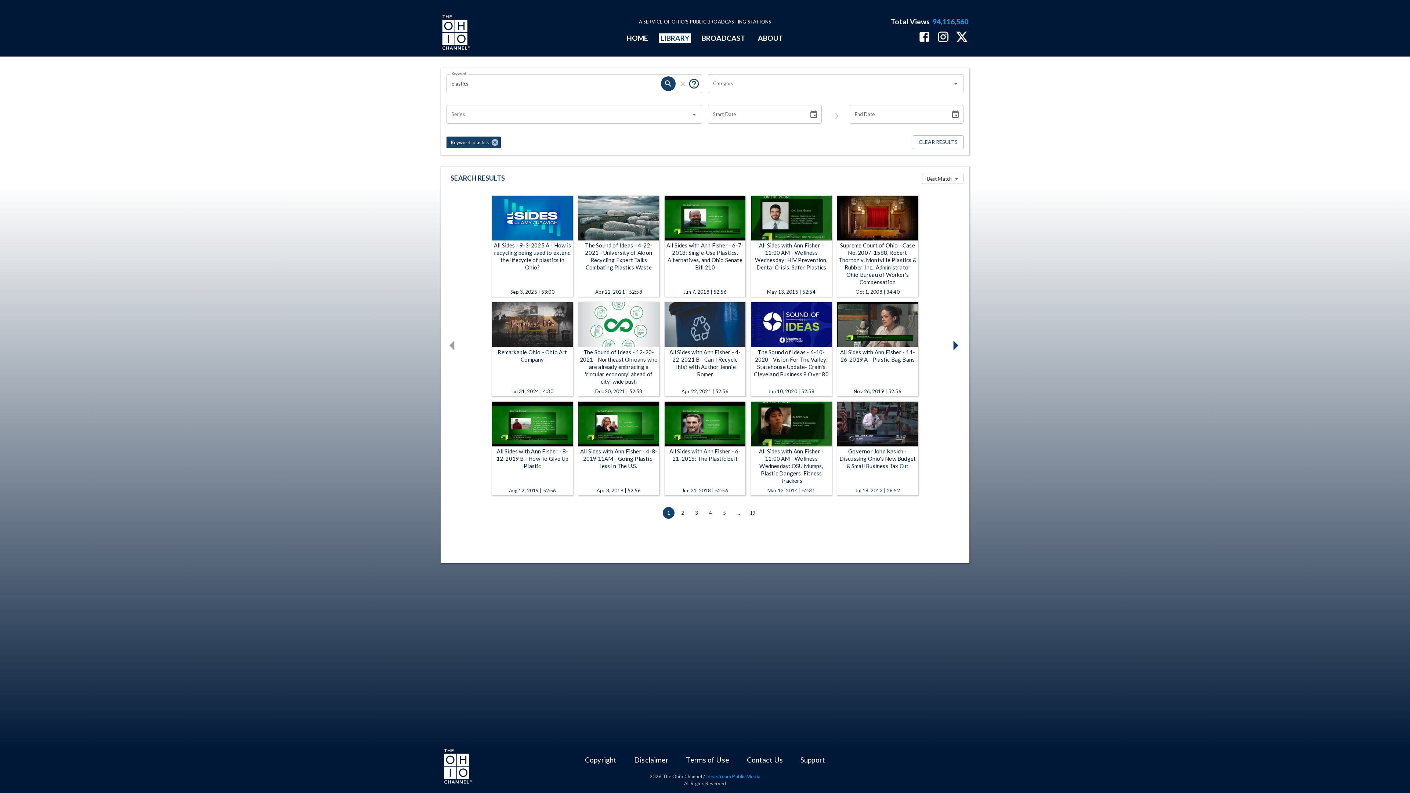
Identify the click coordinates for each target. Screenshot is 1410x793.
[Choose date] (813, 114)
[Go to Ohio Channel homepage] (455, 33)
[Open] (956, 84)
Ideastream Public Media (733, 776)
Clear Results (938, 142)
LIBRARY (675, 38)
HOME (637, 38)
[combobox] (830, 83)
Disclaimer (651, 759)
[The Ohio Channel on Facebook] (924, 37)
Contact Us (765, 759)
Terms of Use (707, 759)
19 (752, 513)
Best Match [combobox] (939, 179)
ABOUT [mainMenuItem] (770, 38)
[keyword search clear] (683, 83)
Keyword (459, 73)
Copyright (601, 759)
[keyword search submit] (668, 83)
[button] (473, 142)
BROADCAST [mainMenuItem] (724, 38)
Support (812, 759)
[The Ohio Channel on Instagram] (943, 37)
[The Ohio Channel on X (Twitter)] (961, 37)
